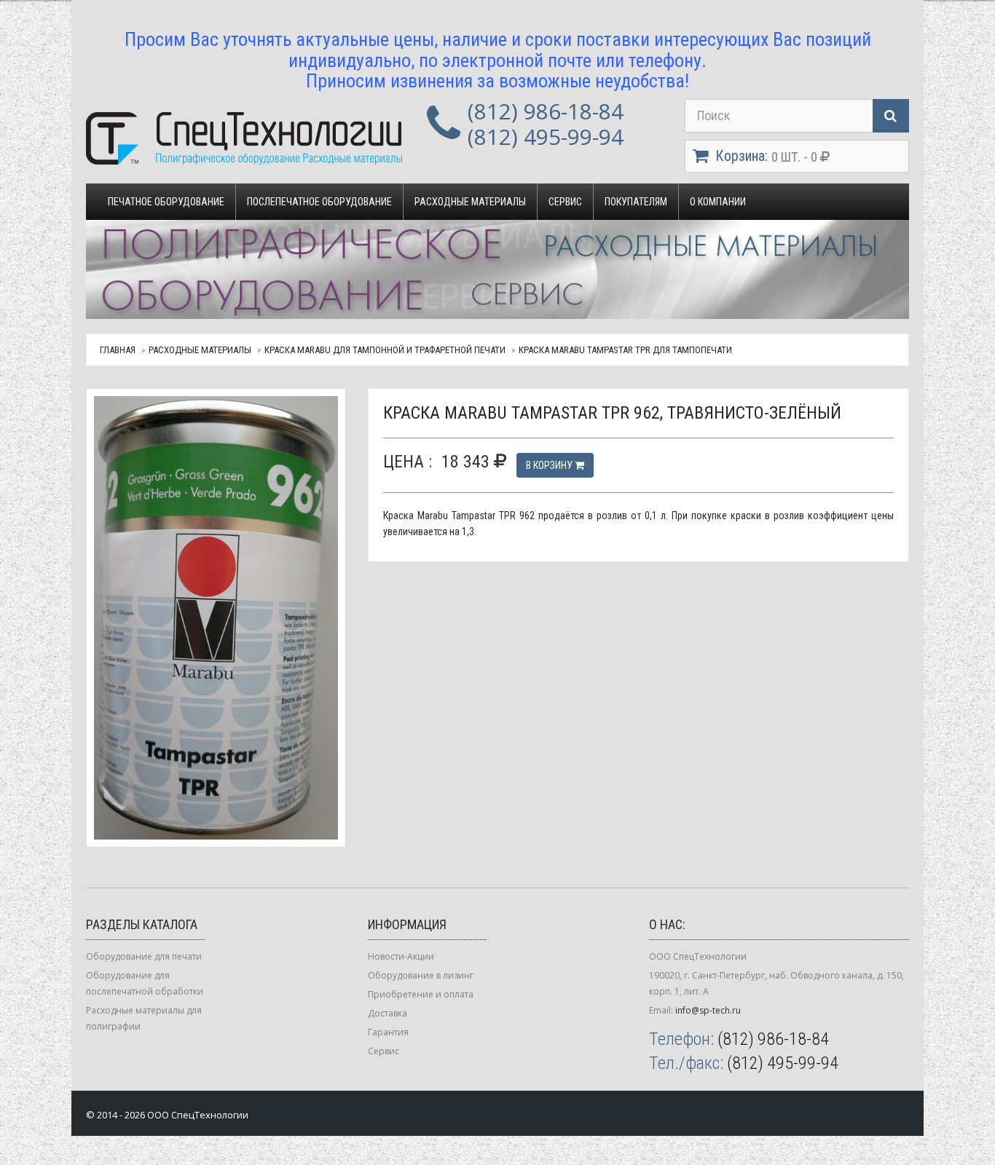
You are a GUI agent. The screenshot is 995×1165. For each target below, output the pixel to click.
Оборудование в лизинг (420, 975)
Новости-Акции (401, 956)
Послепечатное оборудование (319, 202)
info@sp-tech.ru (708, 1010)
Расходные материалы (470, 202)
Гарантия (388, 1032)
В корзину (550, 465)
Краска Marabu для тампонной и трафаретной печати (385, 349)
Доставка (387, 1013)
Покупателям (636, 202)
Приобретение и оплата (420, 994)
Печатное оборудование (166, 202)
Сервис (565, 202)
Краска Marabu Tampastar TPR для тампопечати (625, 349)
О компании (718, 202)
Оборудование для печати (144, 956)
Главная (117, 349)
